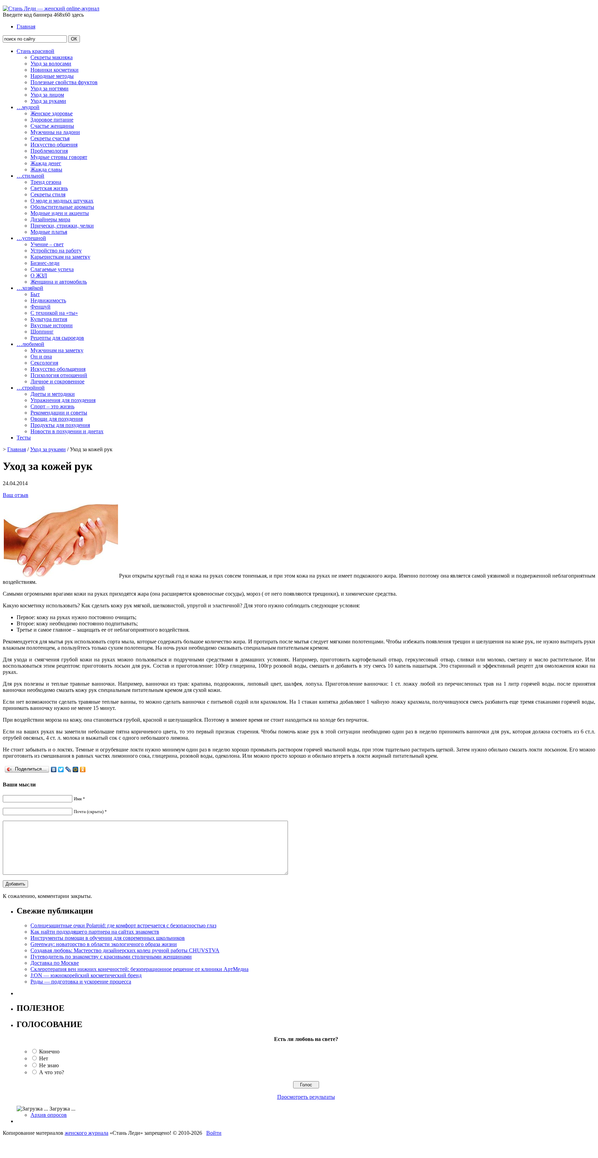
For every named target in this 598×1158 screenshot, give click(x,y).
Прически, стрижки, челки (62, 226)
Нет (43, 1058)
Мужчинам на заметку (56, 350)
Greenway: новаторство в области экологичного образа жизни (103, 944)
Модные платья (48, 232)
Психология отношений (58, 375)
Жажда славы (46, 169)
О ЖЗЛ (38, 275)
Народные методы (52, 76)
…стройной (31, 388)
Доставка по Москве (54, 963)
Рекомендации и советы (58, 413)
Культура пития (48, 319)
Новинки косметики (54, 70)
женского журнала (86, 1133)
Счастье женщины (52, 126)
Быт (35, 294)
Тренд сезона (45, 182)
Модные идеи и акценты (59, 213)
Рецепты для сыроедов (57, 338)
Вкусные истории (51, 325)
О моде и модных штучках (61, 201)
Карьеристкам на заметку (60, 257)
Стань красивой (35, 51)
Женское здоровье (51, 113)
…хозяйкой (30, 288)
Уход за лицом (47, 95)
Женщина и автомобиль (58, 282)
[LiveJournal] (68, 769)
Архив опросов (48, 1115)
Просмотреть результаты (306, 1097)
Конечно (49, 1051)
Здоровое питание (51, 120)
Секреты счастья (50, 138)
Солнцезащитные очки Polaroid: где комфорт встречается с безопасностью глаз (123, 925)
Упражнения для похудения (63, 400)
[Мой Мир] (75, 769)
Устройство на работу (56, 250)
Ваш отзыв (15, 495)
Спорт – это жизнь (52, 406)
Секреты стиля (47, 194)
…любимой (30, 344)
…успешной (31, 238)
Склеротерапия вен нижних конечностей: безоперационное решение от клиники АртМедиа (139, 969)
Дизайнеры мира (50, 219)
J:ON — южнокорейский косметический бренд (86, 975)
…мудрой (28, 107)
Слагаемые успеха (52, 269)
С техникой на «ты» (54, 313)
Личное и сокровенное (57, 381)
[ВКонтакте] (53, 769)
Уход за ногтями (49, 88)
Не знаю (49, 1065)
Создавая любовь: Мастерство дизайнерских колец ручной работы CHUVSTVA (124, 950)
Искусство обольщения (57, 369)
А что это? (51, 1072)
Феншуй (40, 307)
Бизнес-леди (45, 263)
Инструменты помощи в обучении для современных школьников (107, 938)
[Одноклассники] (83, 769)
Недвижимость (48, 300)
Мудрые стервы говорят (58, 157)
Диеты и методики (52, 394)
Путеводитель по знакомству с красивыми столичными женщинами (111, 957)
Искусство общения (54, 145)
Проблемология (49, 151)
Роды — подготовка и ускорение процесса (80, 982)
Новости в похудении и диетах (66, 431)
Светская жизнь (49, 188)
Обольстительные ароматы (62, 207)
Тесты (24, 437)
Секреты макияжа (51, 57)
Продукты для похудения (60, 425)
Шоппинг (42, 332)
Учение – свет (47, 244)
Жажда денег (45, 163)
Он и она (41, 356)
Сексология (44, 363)
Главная (26, 26)
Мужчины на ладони (55, 132)
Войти (213, 1133)
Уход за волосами (50, 63)
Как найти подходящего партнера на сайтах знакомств (94, 932)
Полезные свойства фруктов (64, 82)
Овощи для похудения (56, 419)
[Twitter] (61, 769)
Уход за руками (48, 101)
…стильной (30, 176)
